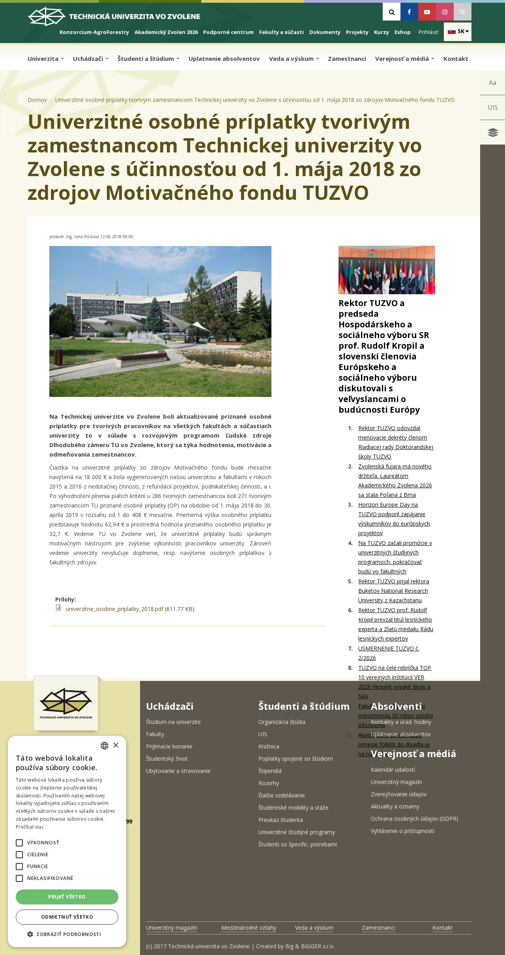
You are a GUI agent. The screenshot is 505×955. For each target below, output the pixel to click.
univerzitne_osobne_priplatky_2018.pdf (114, 609)
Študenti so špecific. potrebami (297, 844)
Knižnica (268, 746)
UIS (493, 107)
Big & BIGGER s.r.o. (310, 946)
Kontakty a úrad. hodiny (401, 722)
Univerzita (44, 58)
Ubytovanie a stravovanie (178, 771)
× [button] (115, 745)
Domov (37, 99)
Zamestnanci (347, 58)
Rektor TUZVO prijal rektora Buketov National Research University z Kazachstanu (393, 590)
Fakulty (155, 734)
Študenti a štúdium (147, 58)
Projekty (357, 32)
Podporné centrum (228, 32)
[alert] (67, 841)
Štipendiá (270, 771)
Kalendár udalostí (393, 769)
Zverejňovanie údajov (398, 794)
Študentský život (167, 758)
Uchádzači (89, 58)
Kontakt (455, 58)
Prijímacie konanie (169, 746)
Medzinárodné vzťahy (248, 927)
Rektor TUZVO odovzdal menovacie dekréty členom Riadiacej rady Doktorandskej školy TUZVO (395, 442)
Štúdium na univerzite (173, 722)
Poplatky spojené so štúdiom (295, 758)
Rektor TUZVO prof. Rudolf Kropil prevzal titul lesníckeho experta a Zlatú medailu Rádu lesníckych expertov (395, 624)
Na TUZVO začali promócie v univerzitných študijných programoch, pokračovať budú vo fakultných (395, 557)
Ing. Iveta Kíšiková (83, 236)
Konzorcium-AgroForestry (94, 32)
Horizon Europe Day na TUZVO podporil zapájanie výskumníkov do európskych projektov (394, 519)
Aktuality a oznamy (395, 806)
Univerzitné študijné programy (296, 832)
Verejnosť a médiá (402, 58)
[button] (19, 843)
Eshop (403, 32)
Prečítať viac (30, 826)
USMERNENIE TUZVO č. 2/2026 (388, 653)
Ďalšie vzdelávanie (281, 795)
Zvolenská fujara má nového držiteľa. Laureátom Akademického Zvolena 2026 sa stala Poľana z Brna (395, 480)
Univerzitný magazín (396, 782)
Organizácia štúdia (281, 722)
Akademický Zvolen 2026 (166, 32)
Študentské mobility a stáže (293, 807)
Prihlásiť (428, 32)
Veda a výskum (292, 58)
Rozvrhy (268, 783)
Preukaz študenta (280, 819)
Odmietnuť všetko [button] (67, 917)
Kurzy (381, 32)
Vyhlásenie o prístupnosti (402, 831)
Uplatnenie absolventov (224, 58)
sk (461, 31)
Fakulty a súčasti (281, 32)
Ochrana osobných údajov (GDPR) (414, 818)
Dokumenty (324, 32)
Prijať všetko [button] (67, 896)
